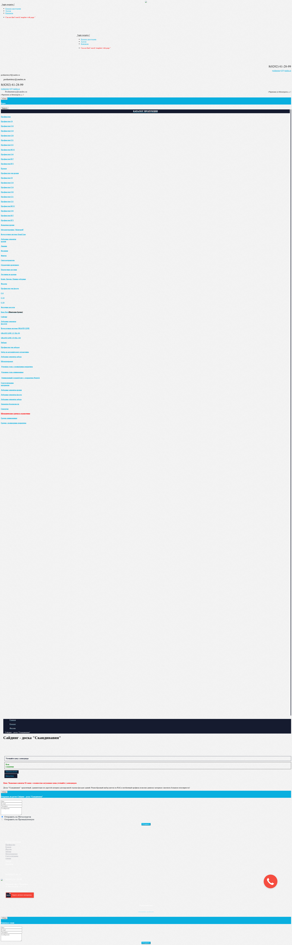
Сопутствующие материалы (7, 384)
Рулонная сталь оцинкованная (12, 372)
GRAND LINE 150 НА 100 (11, 338)
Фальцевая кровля (7, 225)
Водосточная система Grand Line (13, 234)
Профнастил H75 (7, 164)
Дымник (4, 246)
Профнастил (6, 117)
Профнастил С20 (7, 136)
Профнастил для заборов (10, 347)
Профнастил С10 (7, 126)
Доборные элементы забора (11, 357)
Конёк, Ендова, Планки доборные (13, 279)
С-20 (2, 303)
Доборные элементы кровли (11, 390)
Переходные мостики (9, 270)
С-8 (2, 293)
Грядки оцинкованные (9, 418)
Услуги (8, 11)
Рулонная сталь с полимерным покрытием (17, 367)
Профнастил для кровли (10, 173)
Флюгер (4, 256)
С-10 (2, 298)
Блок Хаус (5, 312)
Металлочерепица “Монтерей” (12, 230)
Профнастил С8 (7, 121)
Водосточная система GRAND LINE (15, 328)
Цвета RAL (10, 776)
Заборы (4, 342)
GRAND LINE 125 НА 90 (10, 333)
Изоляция (4, 251)
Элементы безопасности (10, 404)
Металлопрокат (7, 361)
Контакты (9, 13)
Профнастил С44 (7, 154)
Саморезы (4, 409)
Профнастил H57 (7, 159)
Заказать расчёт (11, 771)
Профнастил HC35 (8, 150)
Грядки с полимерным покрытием (13, 423)
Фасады (4, 284)
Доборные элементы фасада (11, 395)
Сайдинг (4, 317)
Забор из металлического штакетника (15, 352)
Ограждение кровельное (10, 265)
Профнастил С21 (7, 140)
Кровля (4, 168)
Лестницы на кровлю (8, 274)
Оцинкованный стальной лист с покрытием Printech (20, 378)
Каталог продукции (13, 9)
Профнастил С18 (7, 131)
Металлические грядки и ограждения (15, 413)
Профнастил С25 (7, 145)
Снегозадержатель (8, 260)
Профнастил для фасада (10, 289)
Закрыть (5, 108)
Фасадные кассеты (8, 307)
